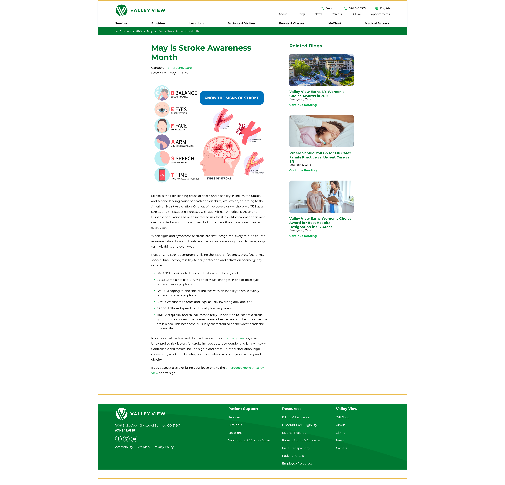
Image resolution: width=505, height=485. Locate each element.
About (283, 14)
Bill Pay (356, 14)
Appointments (380, 14)
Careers (337, 14)
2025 (139, 31)
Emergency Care (180, 68)
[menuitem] (121, 23)
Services (121, 23)
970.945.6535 (357, 8)
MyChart (334, 23)
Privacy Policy (164, 447)
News (318, 14)
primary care (235, 338)
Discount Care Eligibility (299, 425)
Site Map (143, 447)
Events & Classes (292, 23)
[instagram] (126, 439)
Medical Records (377, 23)
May (150, 31)
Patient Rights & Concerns (301, 440)
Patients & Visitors (242, 23)
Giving (301, 14)
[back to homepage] (116, 31)
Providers (158, 23)
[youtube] (134, 439)
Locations (196, 23)
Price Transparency (296, 448)
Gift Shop (343, 417)
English (385, 8)
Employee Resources (297, 463)
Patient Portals (293, 456)
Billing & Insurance (295, 417)
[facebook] (118, 439)
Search (330, 8)
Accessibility (124, 447)
